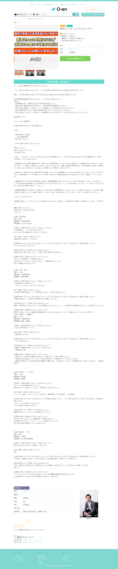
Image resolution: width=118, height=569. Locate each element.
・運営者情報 (41, 556)
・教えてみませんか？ (44, 558)
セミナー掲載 (90, 9)
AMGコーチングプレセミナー (33, 540)
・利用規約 (64, 558)
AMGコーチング (74, 49)
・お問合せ (41, 563)
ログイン (100, 9)
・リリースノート (66, 556)
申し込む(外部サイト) (75, 58)
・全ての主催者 (18, 558)
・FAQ (39, 561)
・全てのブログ (18, 561)
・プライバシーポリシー (68, 561)
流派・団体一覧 (98, 14)
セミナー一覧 (87, 14)
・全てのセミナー (19, 556)
